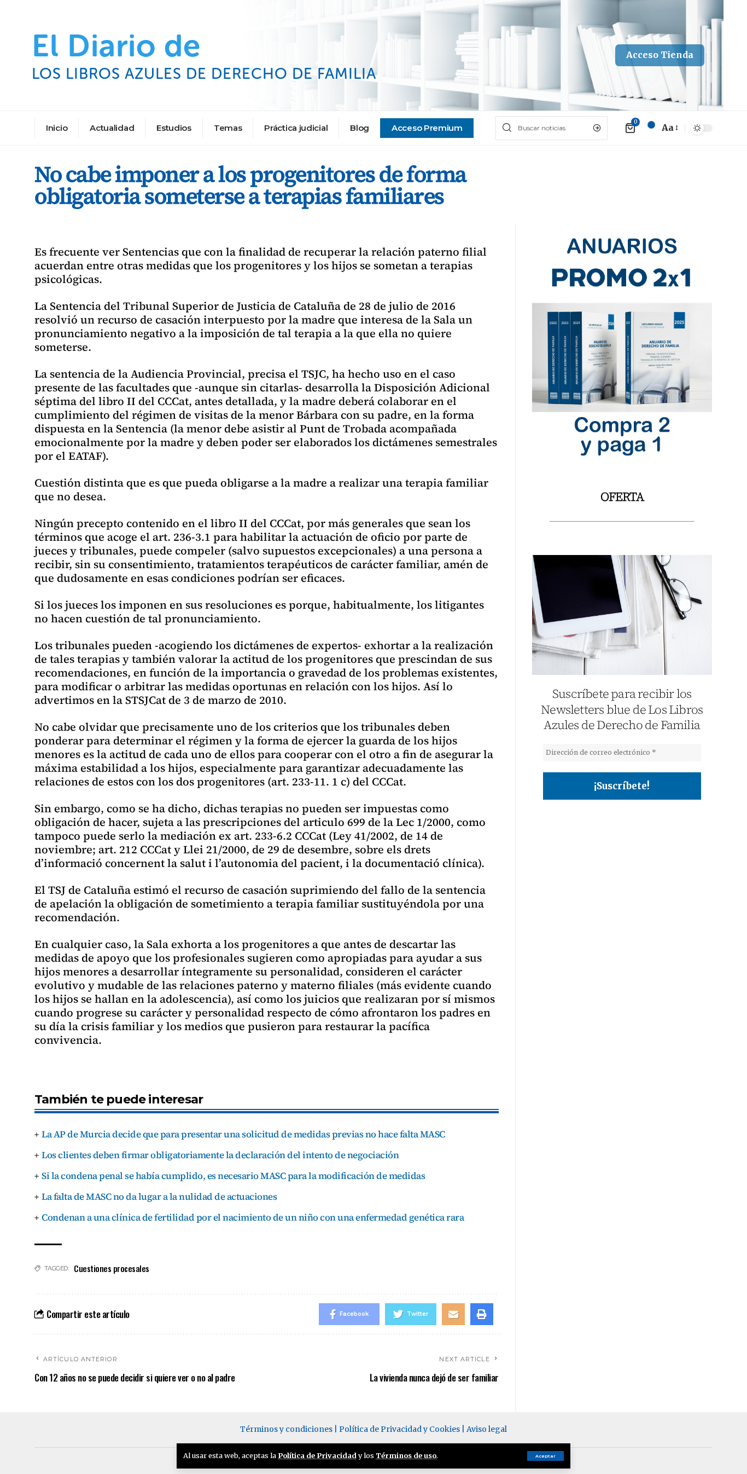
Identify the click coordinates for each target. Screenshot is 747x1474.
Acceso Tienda (659, 54)
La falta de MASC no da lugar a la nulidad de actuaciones (159, 1196)
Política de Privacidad (317, 1455)
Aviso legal (486, 1429)
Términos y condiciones (286, 1429)
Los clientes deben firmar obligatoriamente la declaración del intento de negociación (220, 1154)
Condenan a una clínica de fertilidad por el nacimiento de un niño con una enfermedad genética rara (253, 1217)
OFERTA (622, 496)
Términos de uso (406, 1455)
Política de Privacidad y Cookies (399, 1429)
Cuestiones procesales (111, 1268)
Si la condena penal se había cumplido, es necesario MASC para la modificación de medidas (233, 1175)
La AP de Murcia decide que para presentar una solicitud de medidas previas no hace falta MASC (243, 1134)
